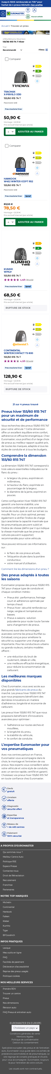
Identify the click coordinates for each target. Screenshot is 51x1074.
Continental (8, 907)
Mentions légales (25, 1036)
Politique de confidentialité (24, 1039)
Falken (6, 916)
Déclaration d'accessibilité (16, 966)
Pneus (6, 998)
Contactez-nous (10, 871)
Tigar (5, 930)
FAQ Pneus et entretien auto (17, 1012)
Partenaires (8, 889)
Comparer (15, 59)
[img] (37, 81)
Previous (3, 32)
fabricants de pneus (26, 690)
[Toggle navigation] (3, 13)
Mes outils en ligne (12, 952)
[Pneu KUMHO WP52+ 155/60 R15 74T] (20, 251)
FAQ (5, 957)
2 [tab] (21, 31)
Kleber (6, 921)
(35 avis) (29, 280)
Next (47, 32)
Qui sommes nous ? (13, 852)
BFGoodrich (9, 935)
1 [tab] (17, 31)
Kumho (6, 926)
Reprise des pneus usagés (15, 971)
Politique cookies (11, 976)
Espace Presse (10, 866)
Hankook (7, 911)
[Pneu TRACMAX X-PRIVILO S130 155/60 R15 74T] (20, 74)
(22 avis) (29, 361)
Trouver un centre (12, 993)
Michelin (7, 902)
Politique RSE (9, 861)
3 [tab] (25, 31)
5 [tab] (34, 31)
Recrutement (9, 880)
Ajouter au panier (30, 131)
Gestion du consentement (25, 1042)
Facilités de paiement (13, 962)
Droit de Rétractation (13, 875)
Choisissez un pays (24, 1028)
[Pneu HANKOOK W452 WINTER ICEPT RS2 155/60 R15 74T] (20, 159)
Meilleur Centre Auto (13, 857)
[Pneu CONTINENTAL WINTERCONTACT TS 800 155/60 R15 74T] (20, 333)
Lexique (6, 948)
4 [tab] (29, 31)
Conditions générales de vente (25, 1033)
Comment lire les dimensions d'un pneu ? (25, 569)
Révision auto (9, 1007)
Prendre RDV (9, 989)
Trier (5, 47)
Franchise (7, 885)
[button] (43, 49)
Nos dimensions (11, 1003)
